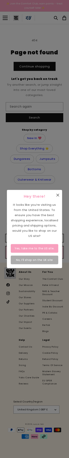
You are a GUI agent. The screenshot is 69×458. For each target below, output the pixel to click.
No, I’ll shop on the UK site (34, 260)
